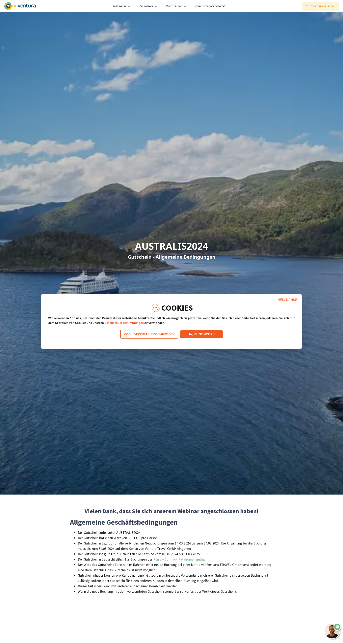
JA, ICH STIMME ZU (201, 334)
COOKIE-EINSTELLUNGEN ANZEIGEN (149, 334)
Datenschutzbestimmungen (124, 323)
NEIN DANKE (287, 299)
